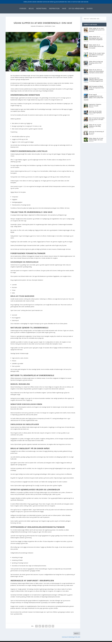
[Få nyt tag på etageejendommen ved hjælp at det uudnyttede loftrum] (86, 96)
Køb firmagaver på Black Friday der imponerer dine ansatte (96, 88)
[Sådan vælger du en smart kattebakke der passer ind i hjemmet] (86, 30)
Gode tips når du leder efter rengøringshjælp (95, 111)
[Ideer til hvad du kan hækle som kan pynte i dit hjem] (86, 119)
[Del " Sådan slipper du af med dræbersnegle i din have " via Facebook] (36, 626)
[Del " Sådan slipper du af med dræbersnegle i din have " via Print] (53, 626)
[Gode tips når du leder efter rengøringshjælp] (86, 112)
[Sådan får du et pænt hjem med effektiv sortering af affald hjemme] (86, 54)
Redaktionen (40, 26)
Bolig (31, 8)
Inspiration (54, 8)
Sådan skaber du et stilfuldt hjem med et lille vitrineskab (96, 46)
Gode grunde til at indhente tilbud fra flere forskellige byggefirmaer (96, 79)
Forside (22, 8)
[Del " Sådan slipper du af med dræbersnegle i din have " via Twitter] (39, 626)
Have (64, 8)
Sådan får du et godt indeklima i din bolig (95, 125)
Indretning (41, 8)
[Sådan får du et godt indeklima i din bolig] (86, 126)
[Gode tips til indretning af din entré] (86, 133)
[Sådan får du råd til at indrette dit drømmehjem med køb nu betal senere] (86, 71)
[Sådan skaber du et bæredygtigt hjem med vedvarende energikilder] (86, 38)
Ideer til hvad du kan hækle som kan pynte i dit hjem (96, 118)
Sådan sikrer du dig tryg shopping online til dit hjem (96, 63)
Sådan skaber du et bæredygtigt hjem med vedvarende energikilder (96, 38)
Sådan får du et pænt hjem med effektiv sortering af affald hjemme (97, 54)
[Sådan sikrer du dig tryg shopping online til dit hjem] (86, 63)
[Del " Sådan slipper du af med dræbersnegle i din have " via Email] (49, 626)
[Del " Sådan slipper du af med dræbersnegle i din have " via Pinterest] (43, 626)
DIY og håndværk (76, 8)
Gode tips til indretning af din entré (96, 132)
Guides (90, 8)
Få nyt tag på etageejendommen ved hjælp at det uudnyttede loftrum (93, 97)
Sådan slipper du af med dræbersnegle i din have (96, 139)
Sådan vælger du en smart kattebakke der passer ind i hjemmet (97, 30)
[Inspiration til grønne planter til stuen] (86, 106)
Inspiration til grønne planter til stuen (95, 105)
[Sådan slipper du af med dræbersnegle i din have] (86, 140)
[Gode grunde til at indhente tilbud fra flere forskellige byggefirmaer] (86, 79)
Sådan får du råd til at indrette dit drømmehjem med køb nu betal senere (96, 71)
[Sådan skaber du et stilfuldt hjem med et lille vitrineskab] (86, 46)
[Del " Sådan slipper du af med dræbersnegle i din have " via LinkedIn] (46, 626)
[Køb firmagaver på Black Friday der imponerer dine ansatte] (86, 88)
